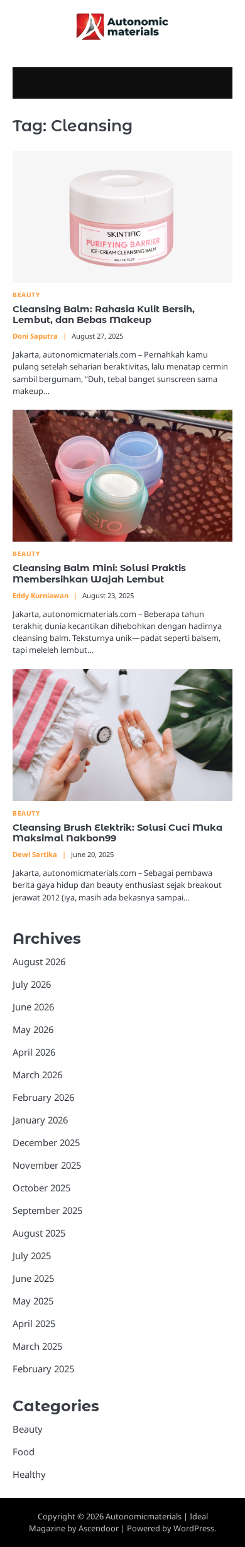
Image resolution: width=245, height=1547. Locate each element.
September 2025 (47, 1210)
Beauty (26, 295)
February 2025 (43, 1368)
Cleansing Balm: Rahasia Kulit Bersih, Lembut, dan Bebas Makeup (104, 314)
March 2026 (37, 1074)
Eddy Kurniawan (40, 595)
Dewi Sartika (35, 854)
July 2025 (32, 1255)
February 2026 (43, 1097)
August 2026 (39, 961)
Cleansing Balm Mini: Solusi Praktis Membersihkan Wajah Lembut (99, 573)
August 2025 (39, 1233)
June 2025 (33, 1278)
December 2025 (46, 1142)
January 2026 (40, 1119)
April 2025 (34, 1323)
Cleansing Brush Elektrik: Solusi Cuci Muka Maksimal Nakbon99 (117, 833)
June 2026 (33, 1006)
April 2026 (34, 1052)
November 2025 (47, 1165)
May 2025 (33, 1300)
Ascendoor (99, 1528)
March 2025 (37, 1346)
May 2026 (33, 1029)
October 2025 (41, 1187)
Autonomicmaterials (144, 1516)
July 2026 (32, 984)
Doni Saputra (35, 336)
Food (24, 1451)
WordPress (193, 1528)
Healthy (29, 1474)
